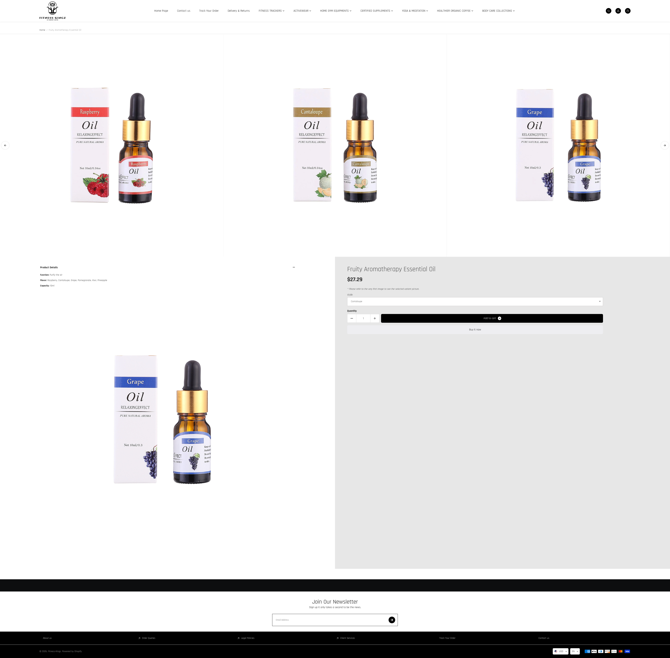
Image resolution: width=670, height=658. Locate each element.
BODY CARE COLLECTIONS (497, 11)
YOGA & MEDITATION (413, 11)
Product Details (49, 267)
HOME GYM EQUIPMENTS (334, 11)
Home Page (161, 11)
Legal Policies (247, 638)
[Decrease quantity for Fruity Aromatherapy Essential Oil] (351, 318)
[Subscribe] (392, 620)
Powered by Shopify (72, 651)
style (350, 295)
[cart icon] (628, 11)
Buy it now (475, 329)
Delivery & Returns (239, 11)
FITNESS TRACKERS (270, 11)
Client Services (347, 638)
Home (42, 30)
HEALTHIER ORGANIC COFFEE (454, 11)
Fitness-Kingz (54, 651)
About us (47, 638)
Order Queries (148, 638)
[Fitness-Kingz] (52, 11)
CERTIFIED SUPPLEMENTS (375, 11)
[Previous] (5, 145)
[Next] (665, 145)
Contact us (183, 11)
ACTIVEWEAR (300, 11)
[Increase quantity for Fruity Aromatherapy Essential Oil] (374, 318)
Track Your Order (209, 11)
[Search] (608, 11)
